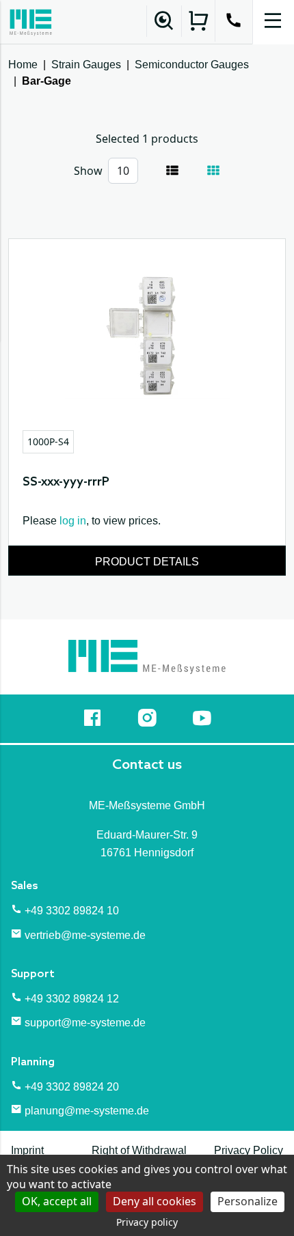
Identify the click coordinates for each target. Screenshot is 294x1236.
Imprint (27, 1150)
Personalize (247, 1201)
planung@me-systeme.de (87, 1110)
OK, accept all (57, 1201)
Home (23, 64)
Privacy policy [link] (147, 1222)
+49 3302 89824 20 (72, 1087)
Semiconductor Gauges (192, 64)
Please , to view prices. (92, 520)
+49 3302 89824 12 (72, 999)
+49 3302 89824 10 (72, 910)
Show (88, 170)
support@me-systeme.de (85, 1022)
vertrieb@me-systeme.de (85, 935)
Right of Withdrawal (139, 1150)
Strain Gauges (86, 64)
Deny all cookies (154, 1201)
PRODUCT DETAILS (147, 561)
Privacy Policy (248, 1150)
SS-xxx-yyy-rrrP (66, 482)
